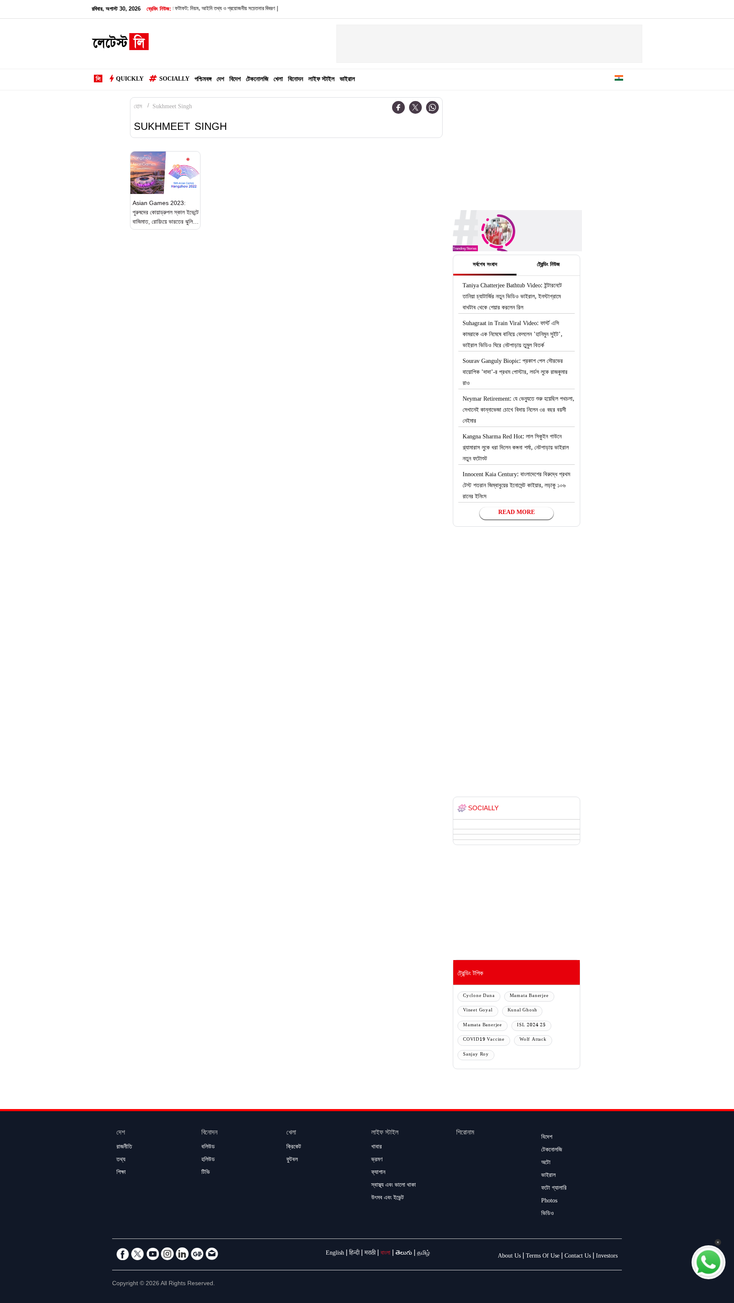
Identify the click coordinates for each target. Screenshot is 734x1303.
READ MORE (516, 513)
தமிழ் (423, 1253)
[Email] (212, 1253)
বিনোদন (295, 80)
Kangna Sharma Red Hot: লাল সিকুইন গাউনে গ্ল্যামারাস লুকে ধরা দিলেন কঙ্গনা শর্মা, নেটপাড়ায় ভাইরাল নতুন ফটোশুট (516, 448)
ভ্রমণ (376, 1160)
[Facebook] (398, 107)
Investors (607, 1256)
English (335, 1253)
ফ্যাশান (378, 1173)
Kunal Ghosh (522, 1010)
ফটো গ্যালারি (554, 1188)
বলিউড (208, 1147)
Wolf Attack (533, 1040)
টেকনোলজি (257, 80)
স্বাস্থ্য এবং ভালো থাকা (393, 1186)
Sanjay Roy (476, 1055)
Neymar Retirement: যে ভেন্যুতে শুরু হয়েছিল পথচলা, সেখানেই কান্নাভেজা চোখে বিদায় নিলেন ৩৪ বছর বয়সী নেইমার (518, 411)
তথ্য (120, 1160)
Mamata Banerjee (529, 996)
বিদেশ (235, 80)
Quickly (130, 79)
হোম (138, 107)
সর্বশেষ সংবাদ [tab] (485, 265)
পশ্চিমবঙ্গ (203, 80)
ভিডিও (547, 1214)
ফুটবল (292, 1160)
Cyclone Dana (479, 996)
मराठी (369, 1253)
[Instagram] (167, 1253)
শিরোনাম (465, 1133)
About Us (509, 1256)
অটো (545, 1163)
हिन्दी (354, 1253)
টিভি (205, 1173)
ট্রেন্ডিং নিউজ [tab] (548, 265)
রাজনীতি (124, 1147)
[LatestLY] (120, 44)
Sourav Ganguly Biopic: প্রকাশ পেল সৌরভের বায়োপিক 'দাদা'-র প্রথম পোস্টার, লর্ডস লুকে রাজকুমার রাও (515, 373)
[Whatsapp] (432, 107)
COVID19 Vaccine (484, 1040)
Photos (549, 1201)
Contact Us (578, 1256)
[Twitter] (415, 107)
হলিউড (208, 1160)
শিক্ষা (121, 1173)
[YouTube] (152, 1253)
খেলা (278, 80)
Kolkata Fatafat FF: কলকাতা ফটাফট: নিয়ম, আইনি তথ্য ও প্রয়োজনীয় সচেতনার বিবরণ (176, 9)
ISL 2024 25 (531, 1025)
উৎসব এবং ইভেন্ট (387, 1198)
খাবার (376, 1147)
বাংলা (385, 1253)
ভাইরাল (347, 80)
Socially (174, 79)
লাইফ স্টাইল (321, 80)
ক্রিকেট (293, 1147)
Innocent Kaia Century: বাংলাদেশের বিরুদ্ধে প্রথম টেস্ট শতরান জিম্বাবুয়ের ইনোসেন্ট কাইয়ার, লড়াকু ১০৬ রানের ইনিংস (516, 486)
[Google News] (197, 1253)
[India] (619, 79)
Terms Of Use (542, 1256)
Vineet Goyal (478, 1010)
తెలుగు (403, 1253)
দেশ (220, 80)
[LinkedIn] (182, 1253)
